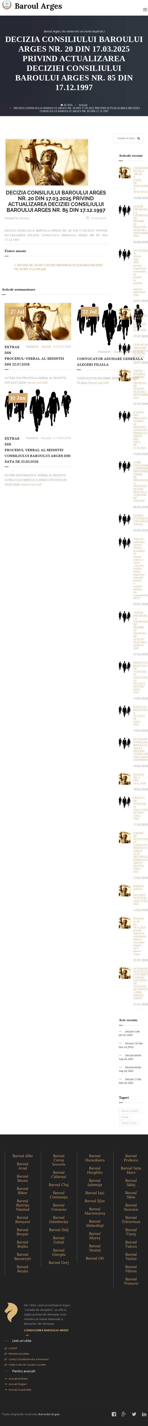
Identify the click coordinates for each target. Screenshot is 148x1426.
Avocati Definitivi (18, 1378)
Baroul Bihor (22, 1190)
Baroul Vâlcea (131, 1268)
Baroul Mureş (95, 1235)
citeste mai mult (37, 382)
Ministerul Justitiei (19, 1353)
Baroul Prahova (131, 1157)
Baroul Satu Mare (131, 1170)
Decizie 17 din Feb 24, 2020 (130, 1081)
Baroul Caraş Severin (58, 1160)
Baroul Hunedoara (95, 1157)
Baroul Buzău (22, 1268)
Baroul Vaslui (131, 1256)
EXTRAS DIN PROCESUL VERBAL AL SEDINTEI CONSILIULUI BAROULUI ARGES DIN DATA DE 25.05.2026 (38, 450)
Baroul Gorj (59, 1262)
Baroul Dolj (59, 1229)
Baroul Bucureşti (22, 1256)
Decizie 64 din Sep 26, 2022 (130, 1057)
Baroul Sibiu (131, 1194)
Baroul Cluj (59, 1184)
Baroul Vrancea (131, 1281)
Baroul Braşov (23, 1231)
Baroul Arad (22, 1165)
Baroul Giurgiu (59, 1252)
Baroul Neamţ (95, 1247)
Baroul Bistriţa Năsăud (22, 1205)
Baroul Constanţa (59, 1194)
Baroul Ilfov (95, 1200)
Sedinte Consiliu (128, 1123)
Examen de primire (130, 1111)
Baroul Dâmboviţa (58, 1219)
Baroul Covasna (58, 1207)
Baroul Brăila (22, 1244)
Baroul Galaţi (59, 1239)
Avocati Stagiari (18, 1384)
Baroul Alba (23, 1155)
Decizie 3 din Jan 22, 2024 (129, 1033)
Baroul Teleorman (131, 1219)
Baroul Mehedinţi (95, 1223)
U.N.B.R (13, 1348)
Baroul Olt (95, 1258)
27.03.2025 (98, 218)
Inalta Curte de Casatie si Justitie (27, 1364)
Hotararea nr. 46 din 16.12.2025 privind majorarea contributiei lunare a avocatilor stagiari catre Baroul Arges (139, 936)
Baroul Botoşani (22, 1219)
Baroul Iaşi (94, 1192)
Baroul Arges (38, 6)
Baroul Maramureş (95, 1211)
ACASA (68, 105)
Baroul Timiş (131, 1231)
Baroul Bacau (22, 1178)
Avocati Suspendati (20, 1389)
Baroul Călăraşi (58, 1174)
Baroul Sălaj (131, 1182)
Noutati (24, 218)
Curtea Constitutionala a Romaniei (29, 1359)
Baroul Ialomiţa (94, 1182)
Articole (83, 105)
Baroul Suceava (131, 1207)
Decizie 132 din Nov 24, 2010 (131, 1045)
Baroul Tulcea (131, 1244)
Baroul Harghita (95, 1170)
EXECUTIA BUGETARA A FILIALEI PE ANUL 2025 (140, 716)
